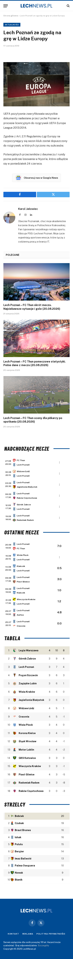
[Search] (68, 6)
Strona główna (10, 15)
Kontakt (13, 934)
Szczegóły (43, 945)
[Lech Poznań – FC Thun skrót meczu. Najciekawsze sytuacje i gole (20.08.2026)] (36, 281)
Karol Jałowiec (28, 209)
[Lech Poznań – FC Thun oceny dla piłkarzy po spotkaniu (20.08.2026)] (36, 394)
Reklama (27, 934)
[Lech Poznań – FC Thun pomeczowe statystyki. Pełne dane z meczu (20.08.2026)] (36, 338)
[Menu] (5, 6)
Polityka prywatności (50, 934)
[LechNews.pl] (36, 6)
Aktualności (12, 25)
